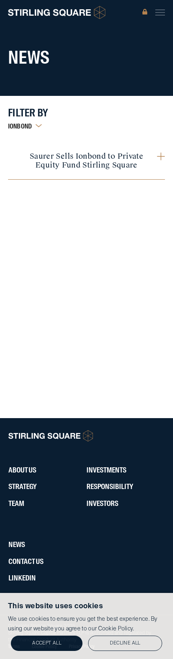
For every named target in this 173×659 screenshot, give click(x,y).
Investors (102, 504)
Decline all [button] (125, 643)
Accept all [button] (46, 643)
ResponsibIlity (109, 487)
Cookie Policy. (116, 629)
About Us (22, 470)
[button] (160, 12)
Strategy (22, 487)
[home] (56, 12)
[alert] (86, 626)
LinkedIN (22, 578)
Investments (106, 470)
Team (16, 504)
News (16, 545)
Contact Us (25, 562)
